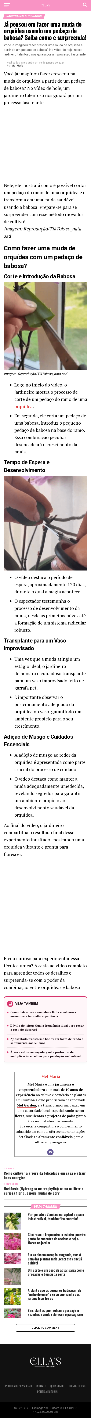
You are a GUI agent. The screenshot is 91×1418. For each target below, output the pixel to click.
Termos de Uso (77, 1386)
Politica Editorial (47, 1392)
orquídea (23, 406)
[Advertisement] (45, 145)
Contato (41, 1386)
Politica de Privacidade (18, 1386)
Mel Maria (17, 65)
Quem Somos (57, 1386)
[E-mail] (50, 1152)
